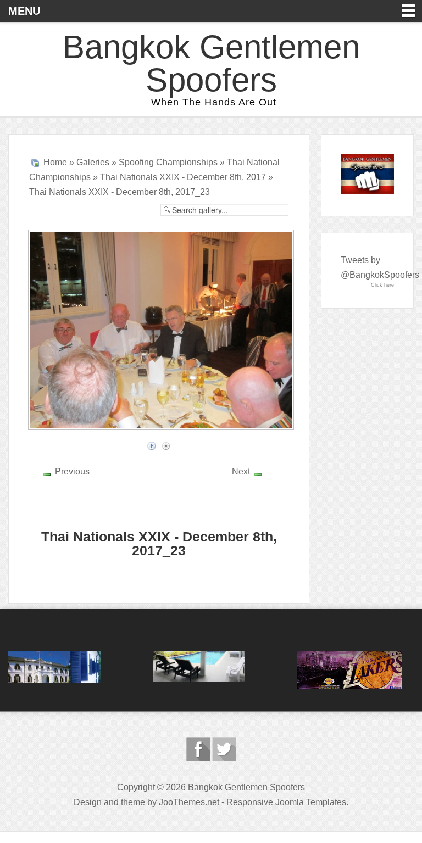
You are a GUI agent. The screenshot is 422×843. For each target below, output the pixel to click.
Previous (72, 471)
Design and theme (109, 802)
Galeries (92, 162)
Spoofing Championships (168, 162)
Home (55, 162)
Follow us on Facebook (198, 749)
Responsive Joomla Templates (286, 802)
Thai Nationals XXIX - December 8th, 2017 (183, 177)
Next (241, 471)
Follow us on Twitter (224, 749)
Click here (382, 285)
